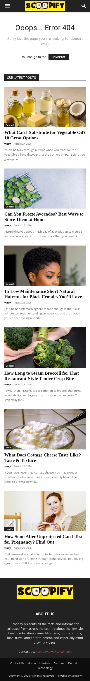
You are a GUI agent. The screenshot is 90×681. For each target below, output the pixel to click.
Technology (45, 668)
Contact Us (17, 663)
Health (9, 529)
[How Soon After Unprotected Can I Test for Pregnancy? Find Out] (45, 511)
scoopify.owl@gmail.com (54, 651)
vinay (7, 143)
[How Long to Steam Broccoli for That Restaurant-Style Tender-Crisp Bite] (45, 347)
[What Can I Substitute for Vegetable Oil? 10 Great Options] (45, 107)
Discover (59, 663)
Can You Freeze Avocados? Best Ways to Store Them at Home (44, 216)
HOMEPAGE (59, 57)
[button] (7, 6)
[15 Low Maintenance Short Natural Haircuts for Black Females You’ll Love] (45, 266)
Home (32, 663)
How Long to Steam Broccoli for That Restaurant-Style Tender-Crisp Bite (41, 375)
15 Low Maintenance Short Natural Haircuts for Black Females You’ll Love (43, 294)
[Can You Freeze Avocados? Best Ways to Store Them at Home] (45, 188)
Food (8, 447)
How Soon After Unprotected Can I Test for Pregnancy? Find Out (43, 539)
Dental (72, 663)
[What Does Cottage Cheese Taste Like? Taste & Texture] (45, 429)
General (10, 124)
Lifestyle (44, 663)
